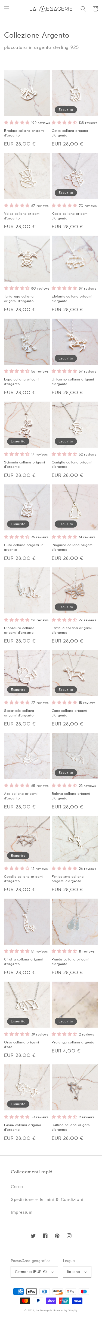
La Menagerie (44, 1310)
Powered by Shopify (66, 1310)
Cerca (17, 1187)
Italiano (73, 1272)
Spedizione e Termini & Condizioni (47, 1200)
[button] (7, 9)
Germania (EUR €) (31, 1272)
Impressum (21, 1212)
